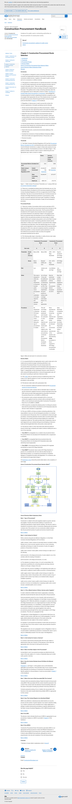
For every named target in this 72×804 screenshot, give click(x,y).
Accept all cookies (9, 10)
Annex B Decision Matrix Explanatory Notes (31, 67)
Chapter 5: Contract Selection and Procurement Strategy (10, 75)
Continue (23, 781)
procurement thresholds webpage (28, 185)
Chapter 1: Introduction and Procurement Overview (10, 57)
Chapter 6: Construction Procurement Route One (10, 79)
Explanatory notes (26, 460)
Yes (24, 771)
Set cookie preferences (33, 10)
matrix (26, 376)
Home (5, 22)
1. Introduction (24, 58)
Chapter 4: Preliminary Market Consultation (9, 70)
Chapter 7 (54, 671)
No (23, 774)
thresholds (43, 171)
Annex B (47, 743)
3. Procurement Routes (26, 62)
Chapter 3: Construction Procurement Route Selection (10, 65)
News (14, 19)
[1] (49, 464)
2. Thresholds (24, 60)
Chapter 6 (34, 100)
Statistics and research (28, 19)
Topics (10, 19)
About (5, 19)
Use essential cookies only (20, 10)
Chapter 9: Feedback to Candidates (10, 92)
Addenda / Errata (8, 53)
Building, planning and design (12, 37)
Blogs (43, 19)
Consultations (37, 19)
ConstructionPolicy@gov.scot (31, 760)
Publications (19, 19)
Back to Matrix (24, 532)
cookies (10, 2)
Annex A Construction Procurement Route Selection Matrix (34, 65)
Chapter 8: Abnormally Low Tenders (10, 88)
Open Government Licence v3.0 (24, 797)
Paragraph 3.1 (24, 665)
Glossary (7, 95)
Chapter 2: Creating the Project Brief (9, 61)
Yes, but (25, 777)
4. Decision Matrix (25, 63)
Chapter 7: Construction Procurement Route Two (10, 84)
